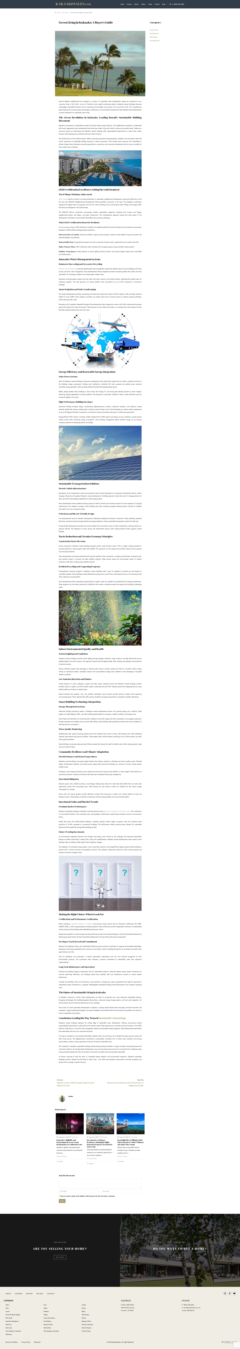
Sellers (143, 4)
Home (122, 4)
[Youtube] (234, 1293)
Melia (83, 1311)
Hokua (84, 1318)
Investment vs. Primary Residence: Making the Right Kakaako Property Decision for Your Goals (99, 1143)
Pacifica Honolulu (87, 1324)
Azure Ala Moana (49, 1318)
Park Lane (9, 1328)
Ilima (7, 1308)
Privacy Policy (25, 1342)
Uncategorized (154, 41)
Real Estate (65, 12)
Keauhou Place (86, 1321)
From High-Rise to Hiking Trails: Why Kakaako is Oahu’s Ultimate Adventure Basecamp (130, 1142)
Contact (157, 4)
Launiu (8, 1311)
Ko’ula (84, 1308)
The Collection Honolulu (13, 1331)
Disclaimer (37, 1342)
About (150, 4)
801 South (9, 1318)
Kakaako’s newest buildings (67, 269)
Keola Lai (8, 1324)
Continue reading (61, 1156)
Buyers (136, 4)
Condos (129, 4)
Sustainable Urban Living (112, 1018)
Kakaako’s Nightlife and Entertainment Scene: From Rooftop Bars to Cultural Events (69, 1142)
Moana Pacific (48, 1324)
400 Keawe (85, 1315)
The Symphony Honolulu (51, 1331)
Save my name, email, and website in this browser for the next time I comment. (87, 1196)
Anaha (84, 1305)
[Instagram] (225, 1293)
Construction (154, 30)
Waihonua (9, 1334)
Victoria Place (86, 1331)
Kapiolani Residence (12, 1321)
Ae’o (45, 1305)
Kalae (45, 1308)
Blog (163, 4)
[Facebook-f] (230, 1293)
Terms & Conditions (12, 1342)
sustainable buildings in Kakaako (81, 924)
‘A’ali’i (7, 1305)
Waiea (46, 1315)
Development (154, 33)
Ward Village (63, 199)
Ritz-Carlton (47, 1328)
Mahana (46, 1311)
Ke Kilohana (47, 1321)
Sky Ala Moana (86, 1328)
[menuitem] (176, 4)
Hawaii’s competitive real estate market (117, 811)
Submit (62, 1201)
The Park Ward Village (13, 1315)
